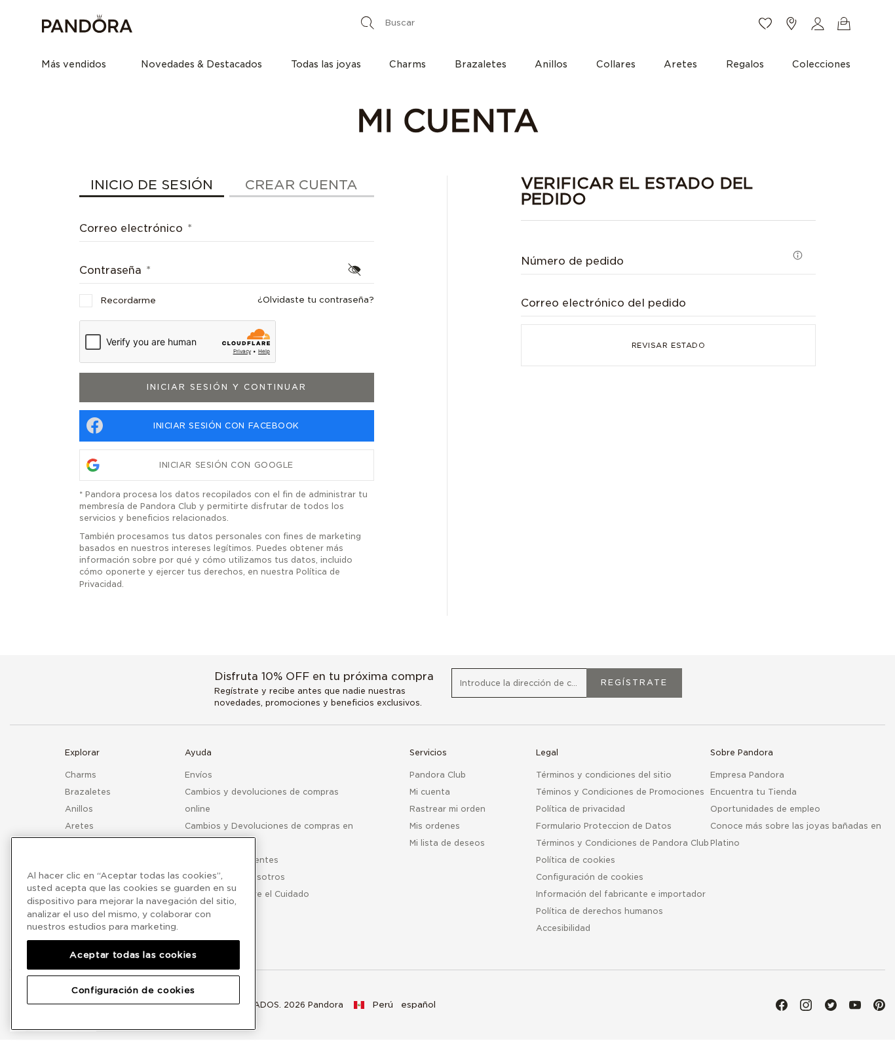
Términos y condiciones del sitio (604, 775)
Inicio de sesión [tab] (151, 185)
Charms (80, 775)
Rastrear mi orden (447, 809)
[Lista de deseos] (765, 23)
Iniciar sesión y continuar (227, 387)
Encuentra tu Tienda (753, 792)
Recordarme (128, 300)
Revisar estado (669, 345)
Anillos (79, 809)
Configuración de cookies (133, 990)
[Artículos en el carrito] (844, 23)
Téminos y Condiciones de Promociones (620, 792)
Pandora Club (437, 775)
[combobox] (445, 22)
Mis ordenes (434, 826)
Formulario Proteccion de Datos (604, 826)
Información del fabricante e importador (621, 894)
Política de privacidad (580, 809)
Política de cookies (575, 860)
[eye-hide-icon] (354, 269)
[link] (395, 1005)
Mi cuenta (429, 792)
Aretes (79, 826)
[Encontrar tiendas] (791, 23)
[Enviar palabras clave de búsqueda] (367, 22)
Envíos (198, 775)
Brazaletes (88, 792)
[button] (818, 23)
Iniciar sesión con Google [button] (226, 465)
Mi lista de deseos (447, 843)
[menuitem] (77, 63)
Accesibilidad (563, 928)
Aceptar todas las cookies (133, 954)
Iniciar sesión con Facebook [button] (226, 425)
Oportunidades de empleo (765, 809)
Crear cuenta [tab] (301, 185)
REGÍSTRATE (634, 682)
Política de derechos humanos (599, 911)
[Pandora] (176, 23)
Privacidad (100, 584)
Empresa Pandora (747, 775)
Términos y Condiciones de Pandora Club (622, 843)
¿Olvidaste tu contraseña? (315, 300)
